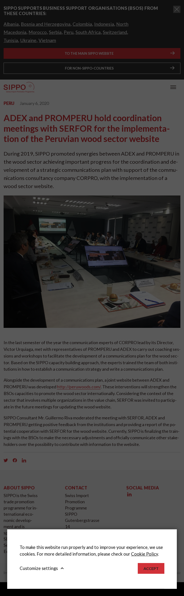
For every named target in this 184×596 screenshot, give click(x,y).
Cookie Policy (144, 554)
